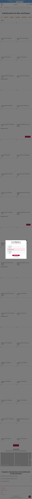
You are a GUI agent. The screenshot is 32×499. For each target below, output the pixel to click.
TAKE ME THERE (16, 255)
